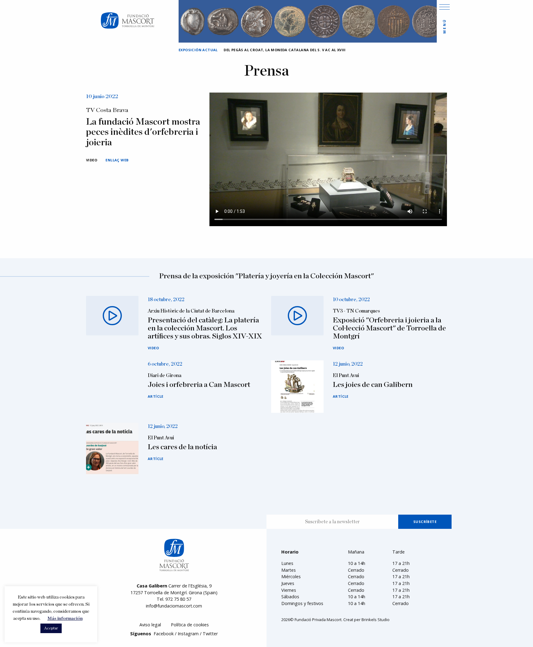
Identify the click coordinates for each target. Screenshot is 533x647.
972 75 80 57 (178, 599)
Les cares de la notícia (182, 447)
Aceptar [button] (51, 628)
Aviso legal (150, 625)
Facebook (164, 634)
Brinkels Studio (376, 619)
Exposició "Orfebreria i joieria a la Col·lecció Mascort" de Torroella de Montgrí (389, 328)
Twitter (210, 634)
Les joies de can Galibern (373, 384)
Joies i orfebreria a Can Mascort (199, 384)
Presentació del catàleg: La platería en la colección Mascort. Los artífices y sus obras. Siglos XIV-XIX (205, 328)
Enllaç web (117, 160)
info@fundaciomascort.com (174, 606)
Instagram (188, 634)
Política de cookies (190, 625)
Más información (65, 618)
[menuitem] (150, 625)
